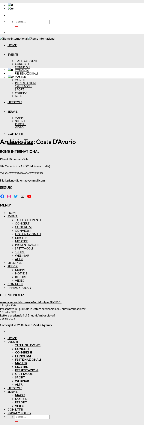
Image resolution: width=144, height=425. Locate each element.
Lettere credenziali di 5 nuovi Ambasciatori (27, 315)
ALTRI (19, 259)
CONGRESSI (22, 67)
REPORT (21, 277)
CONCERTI (22, 64)
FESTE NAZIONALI (26, 73)
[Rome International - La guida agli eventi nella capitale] (27, 38)
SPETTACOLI (24, 248)
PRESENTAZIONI (27, 244)
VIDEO (19, 280)
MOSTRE (20, 79)
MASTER (20, 76)
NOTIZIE (21, 273)
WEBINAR (22, 255)
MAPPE (20, 269)
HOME (12, 45)
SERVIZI (13, 266)
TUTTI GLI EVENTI (26, 60)
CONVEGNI (22, 70)
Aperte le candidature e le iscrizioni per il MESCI (31, 302)
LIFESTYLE (15, 262)
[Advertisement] (72, 107)
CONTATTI (15, 284)
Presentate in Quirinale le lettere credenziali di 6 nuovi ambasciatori (43, 308)
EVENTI (13, 54)
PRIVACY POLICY (19, 287)
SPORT (20, 252)
